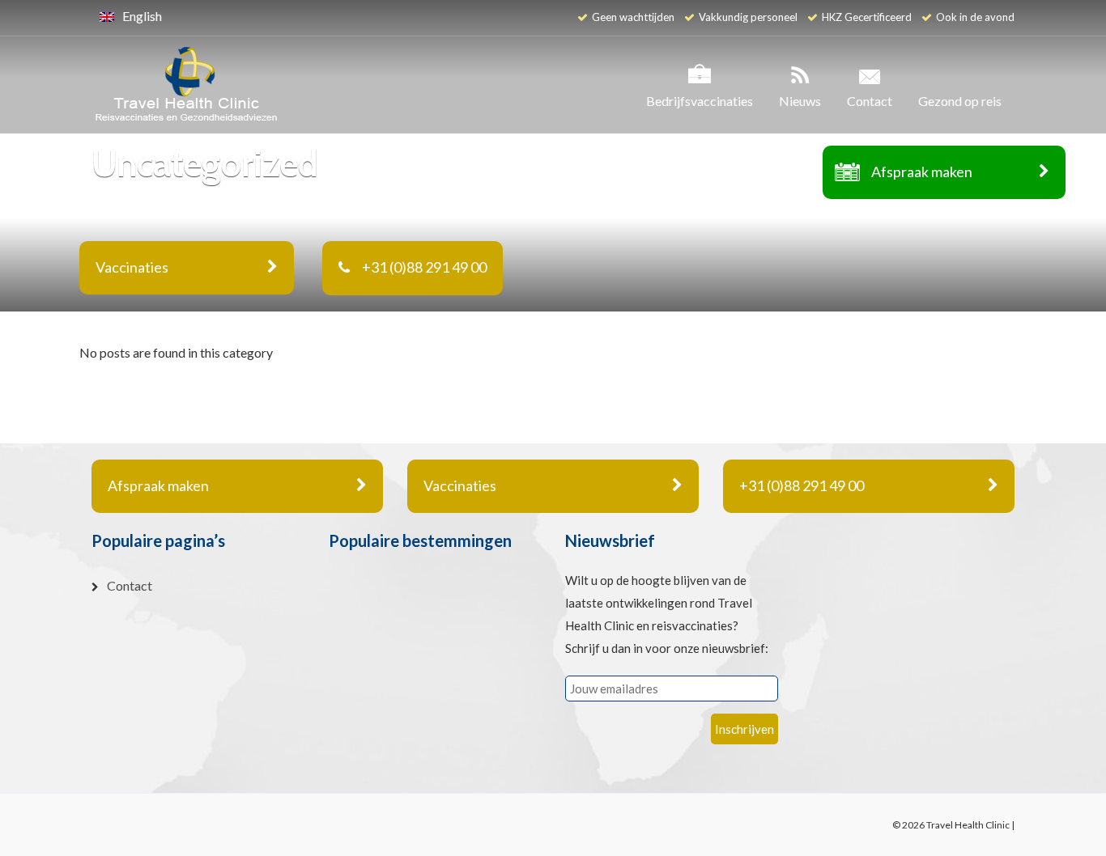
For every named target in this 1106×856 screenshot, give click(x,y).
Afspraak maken (921, 171)
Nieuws (800, 100)
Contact (869, 100)
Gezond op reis (960, 100)
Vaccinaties (459, 485)
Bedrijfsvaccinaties (699, 100)
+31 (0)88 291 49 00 (424, 267)
